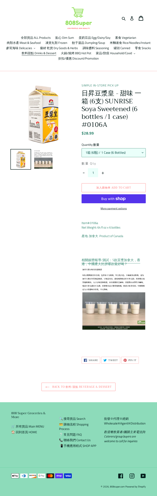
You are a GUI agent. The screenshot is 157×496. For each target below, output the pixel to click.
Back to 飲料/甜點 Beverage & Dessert (82, 386)
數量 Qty (89, 163)
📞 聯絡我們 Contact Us (75, 440)
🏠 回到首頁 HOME (24, 432)
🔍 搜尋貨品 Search (72, 418)
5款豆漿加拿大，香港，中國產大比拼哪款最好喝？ (111, 262)
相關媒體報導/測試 (95, 260)
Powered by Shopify (135, 486)
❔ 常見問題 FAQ (70, 434)
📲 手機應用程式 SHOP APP (77, 445)
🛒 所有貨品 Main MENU (27, 426)
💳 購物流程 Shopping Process (74, 426)
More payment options (114, 208)
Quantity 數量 (90, 145)
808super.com (117, 486)
